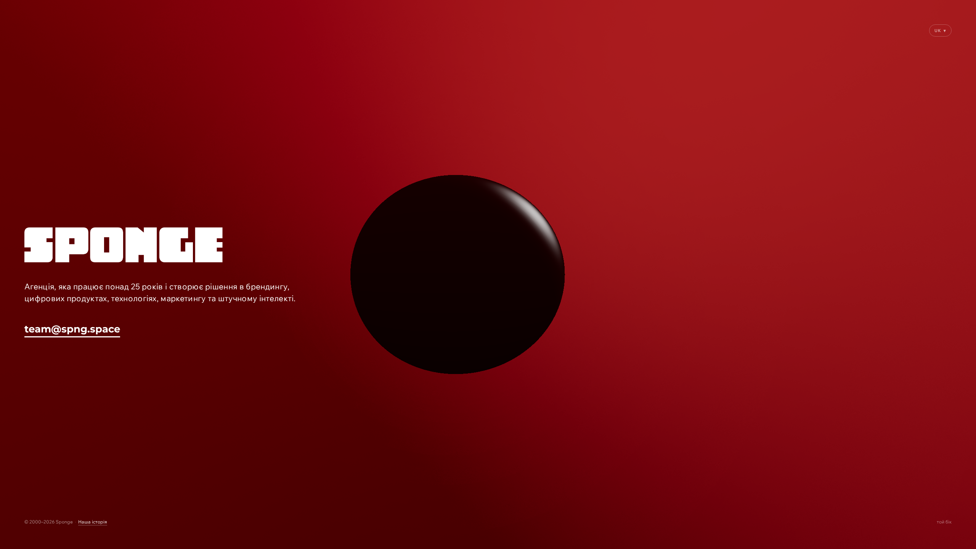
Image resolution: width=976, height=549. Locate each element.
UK (940, 30)
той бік (944, 522)
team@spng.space (72, 329)
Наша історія (92, 522)
